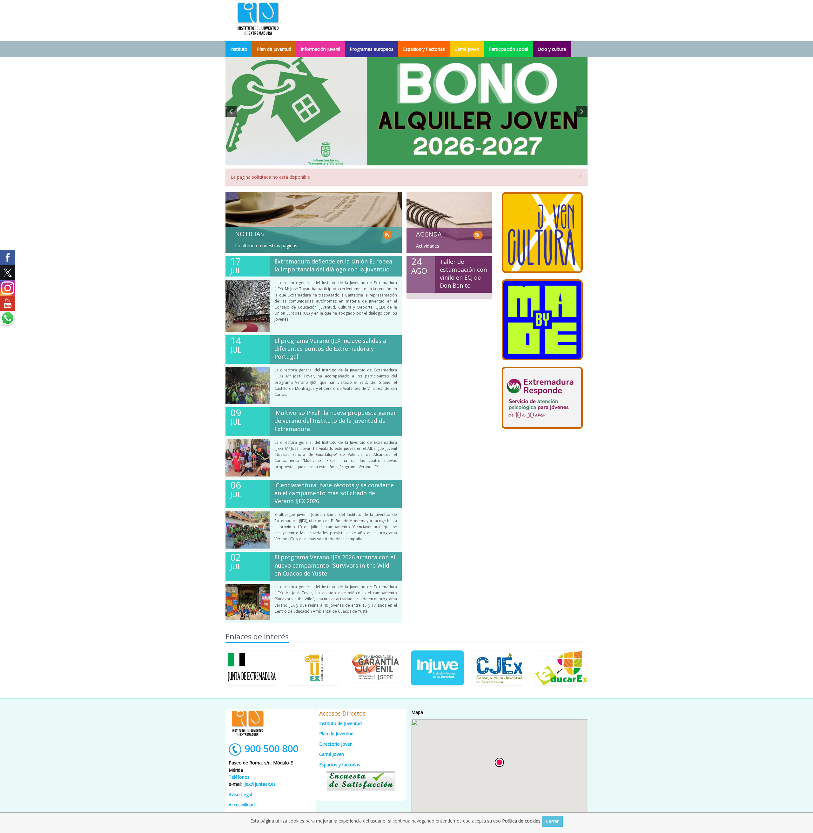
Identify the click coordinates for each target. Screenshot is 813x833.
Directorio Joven (336, 744)
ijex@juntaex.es (260, 784)
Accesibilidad (242, 805)
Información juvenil (320, 49)
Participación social (508, 49)
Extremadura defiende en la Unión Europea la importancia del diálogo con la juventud (333, 265)
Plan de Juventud (336, 733)
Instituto (238, 49)
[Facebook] (7, 257)
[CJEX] (499, 667)
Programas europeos (371, 49)
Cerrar (552, 821)
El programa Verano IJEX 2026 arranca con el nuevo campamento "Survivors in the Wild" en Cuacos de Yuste (334, 565)
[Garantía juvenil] (375, 666)
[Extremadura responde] (542, 398)
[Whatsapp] (7, 318)
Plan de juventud (274, 49)
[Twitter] (7, 272)
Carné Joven (331, 754)
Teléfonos (239, 777)
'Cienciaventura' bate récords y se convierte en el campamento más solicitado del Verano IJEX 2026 (334, 493)
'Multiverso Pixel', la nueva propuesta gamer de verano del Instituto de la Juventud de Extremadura (335, 420)
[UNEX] (313, 667)
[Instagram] (7, 288)
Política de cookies (522, 821)
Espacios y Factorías (424, 49)
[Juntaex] (251, 667)
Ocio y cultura (552, 49)
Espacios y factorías (339, 765)
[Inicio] (258, 18)
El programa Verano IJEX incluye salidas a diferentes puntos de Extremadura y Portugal (330, 348)
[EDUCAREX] (561, 667)
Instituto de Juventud (340, 723)
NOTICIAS (249, 234)
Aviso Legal (240, 794)
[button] (499, 762)
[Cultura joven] (542, 232)
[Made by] (542, 319)
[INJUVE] (437, 667)
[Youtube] (7, 303)
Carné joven (466, 49)
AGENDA (429, 234)
